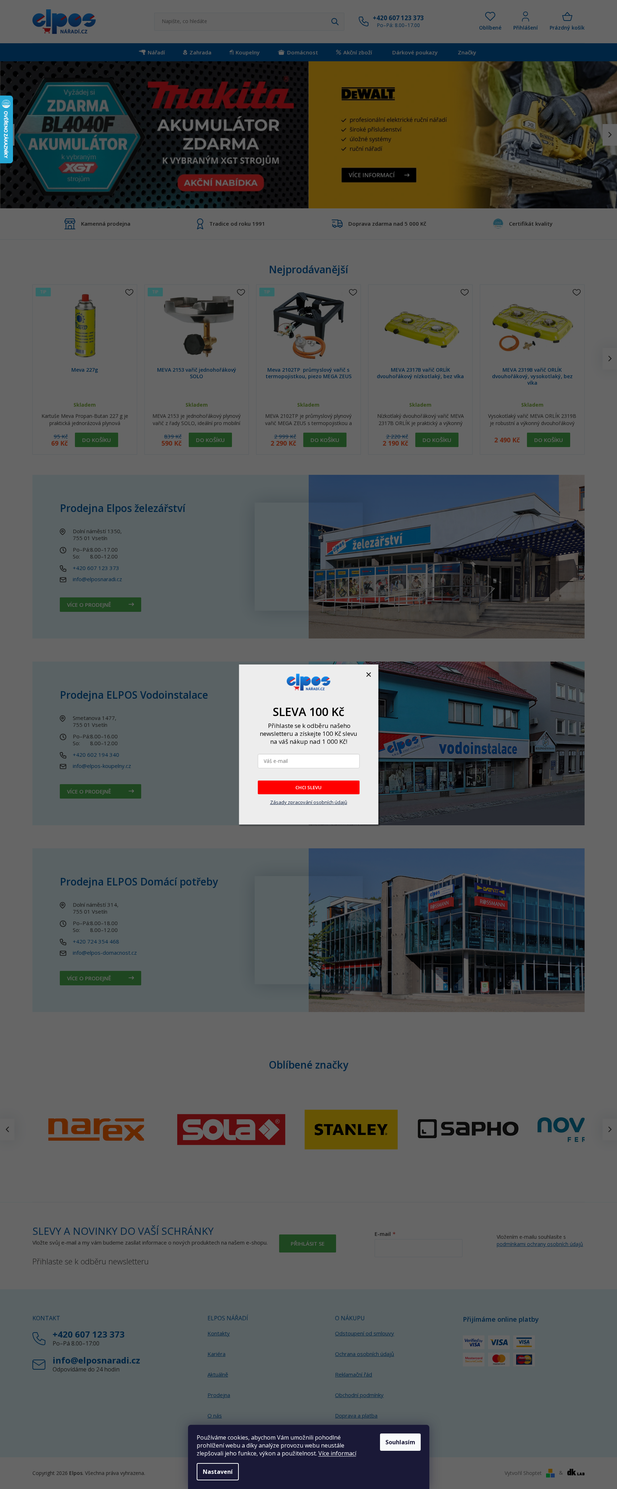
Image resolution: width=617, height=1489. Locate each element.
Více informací (337, 1453)
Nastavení (218, 1472)
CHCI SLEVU (308, 787)
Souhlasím (400, 1442)
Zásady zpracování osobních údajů (308, 802)
